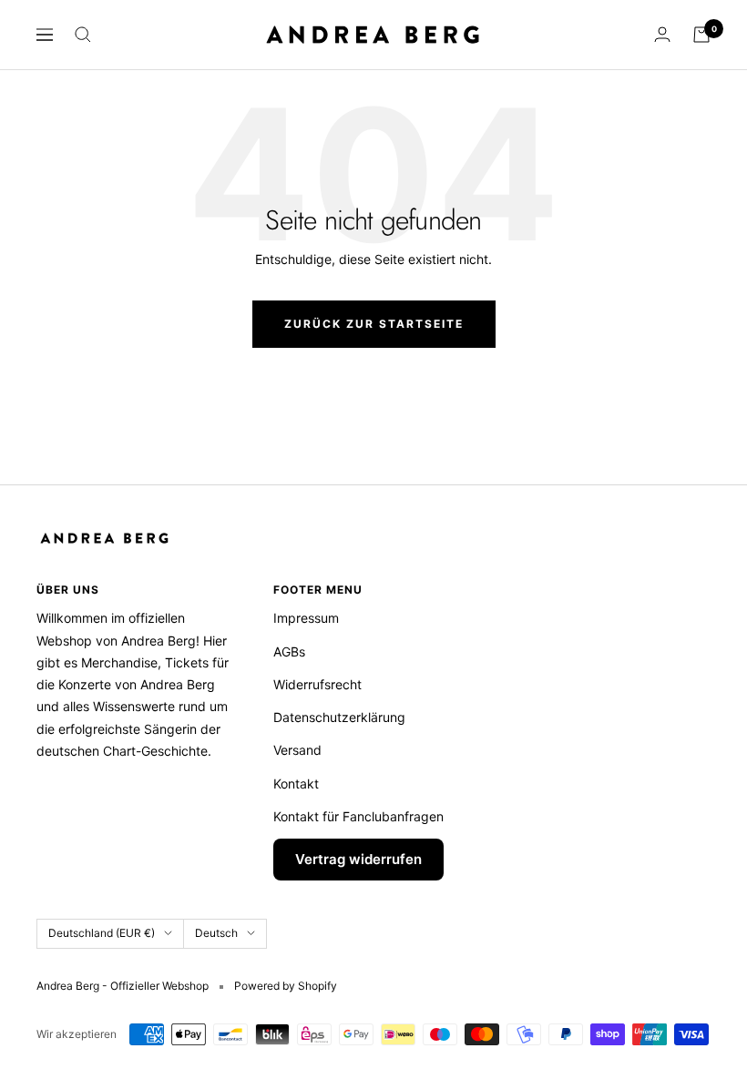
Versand (297, 750)
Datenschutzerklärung (339, 717)
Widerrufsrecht (317, 684)
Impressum (306, 618)
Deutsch (216, 933)
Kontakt (296, 783)
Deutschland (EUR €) (101, 933)
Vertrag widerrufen (358, 859)
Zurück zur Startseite (374, 324)
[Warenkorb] (701, 34)
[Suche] (83, 34)
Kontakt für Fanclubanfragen (358, 816)
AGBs (289, 651)
